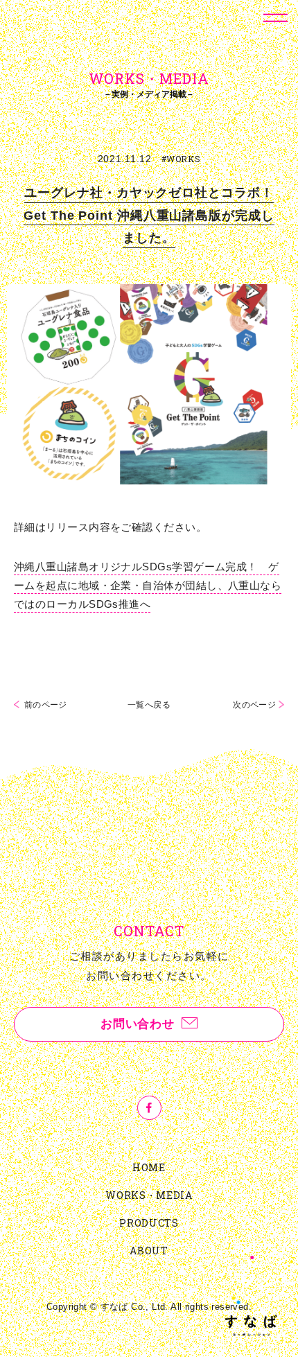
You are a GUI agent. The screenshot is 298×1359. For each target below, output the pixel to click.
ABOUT (149, 1250)
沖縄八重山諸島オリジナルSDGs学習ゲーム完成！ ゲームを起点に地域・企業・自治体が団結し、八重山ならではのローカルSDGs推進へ (147, 585)
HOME (149, 1167)
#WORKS (181, 158)
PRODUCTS (149, 1222)
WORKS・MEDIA (149, 1195)
